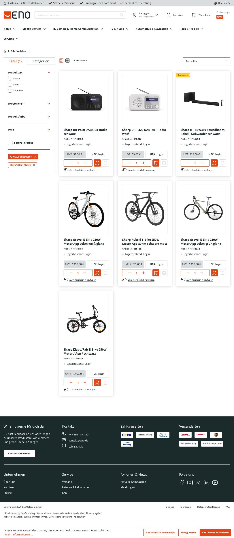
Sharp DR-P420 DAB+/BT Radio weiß (144, 132)
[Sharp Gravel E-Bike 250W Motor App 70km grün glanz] (203, 209)
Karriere (9, 487)
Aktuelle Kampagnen (133, 482)
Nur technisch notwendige (160, 532)
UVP (219, 16)
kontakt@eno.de (78, 440)
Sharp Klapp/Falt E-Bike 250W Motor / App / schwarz (85, 352)
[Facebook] (181, 483)
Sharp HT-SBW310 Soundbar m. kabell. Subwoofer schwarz (203, 132)
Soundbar (18, 90)
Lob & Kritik (76, 446)
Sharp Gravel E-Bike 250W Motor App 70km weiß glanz (84, 242)
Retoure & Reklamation (76, 487)
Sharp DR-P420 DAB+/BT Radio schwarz (85, 132)
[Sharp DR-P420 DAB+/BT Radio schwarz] (86, 99)
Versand (67, 482)
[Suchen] (122, 15)
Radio (16, 84)
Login (101, 154)
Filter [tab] (15, 61)
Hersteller (16, 103)
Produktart (15, 72)
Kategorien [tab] (41, 61)
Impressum (185, 506)
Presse (8, 492)
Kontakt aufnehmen (19, 453)
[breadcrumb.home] (5, 51)
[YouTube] (215, 483)
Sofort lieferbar (23, 142)
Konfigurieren (188, 532)
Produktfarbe (16, 116)
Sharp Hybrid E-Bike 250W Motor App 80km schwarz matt (144, 242)
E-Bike (16, 78)
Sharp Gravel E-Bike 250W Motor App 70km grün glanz (201, 242)
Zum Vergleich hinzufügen (82, 169)
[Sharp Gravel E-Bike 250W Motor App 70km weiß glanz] (86, 209)
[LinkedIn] (206, 483)
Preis (11, 129)
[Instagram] (190, 483)
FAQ (64, 492)
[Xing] (198, 483)
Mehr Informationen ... (19, 534)
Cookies (170, 506)
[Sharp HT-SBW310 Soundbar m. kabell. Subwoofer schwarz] (203, 99)
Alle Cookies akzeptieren (215, 532)
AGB (228, 506)
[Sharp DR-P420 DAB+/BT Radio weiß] (144, 99)
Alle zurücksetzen (21, 156)
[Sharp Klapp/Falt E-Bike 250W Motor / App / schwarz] (86, 319)
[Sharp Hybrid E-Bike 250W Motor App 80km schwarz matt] (144, 209)
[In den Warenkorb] (97, 163)
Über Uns (9, 482)
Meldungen (128, 487)
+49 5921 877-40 (78, 434)
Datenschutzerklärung (208, 506)
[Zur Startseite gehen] (17, 15)
